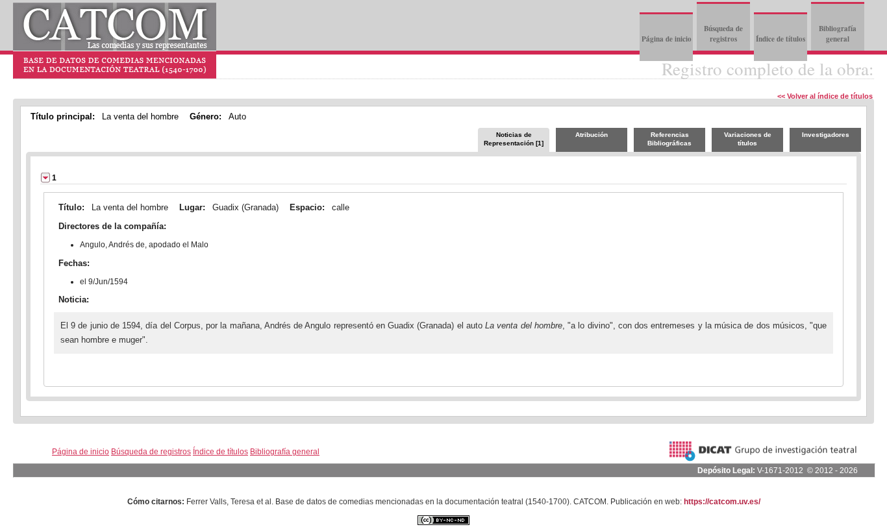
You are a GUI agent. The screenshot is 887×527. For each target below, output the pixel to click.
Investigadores (825, 134)
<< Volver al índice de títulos (825, 96)
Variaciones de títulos (747, 139)
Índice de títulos (780, 39)
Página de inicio (667, 39)
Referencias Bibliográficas (669, 139)
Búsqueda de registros (723, 33)
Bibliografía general (837, 33)
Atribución (591, 134)
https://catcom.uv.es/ (722, 501)
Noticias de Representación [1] (513, 139)
